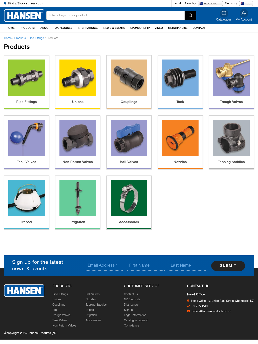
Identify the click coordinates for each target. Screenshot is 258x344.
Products (27, 28)
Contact (199, 28)
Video (159, 28)
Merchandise (178, 28)
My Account (244, 19)
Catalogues (224, 19)
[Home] (24, 15)
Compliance (131, 325)
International (88, 28)
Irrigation (78, 222)
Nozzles (180, 162)
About (45, 28)
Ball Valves (129, 162)
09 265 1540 (200, 306)
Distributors (131, 304)
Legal (177, 3)
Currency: (231, 3)
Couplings (129, 102)
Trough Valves (231, 102)
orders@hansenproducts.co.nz (211, 311)
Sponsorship (140, 28)
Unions (78, 102)
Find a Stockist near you (24, 3)
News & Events (114, 28)
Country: (191, 3)
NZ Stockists (132, 299)
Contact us (131, 294)
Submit (228, 266)
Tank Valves (26, 162)
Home (11, 28)
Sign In (128, 310)
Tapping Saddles (231, 162)
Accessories (129, 222)
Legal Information (135, 315)
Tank (180, 102)
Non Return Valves (78, 162)
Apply (190, 15)
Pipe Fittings (36, 38)
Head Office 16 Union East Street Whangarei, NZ (222, 301)
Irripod (26, 222)
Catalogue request (136, 320)
